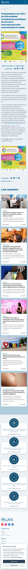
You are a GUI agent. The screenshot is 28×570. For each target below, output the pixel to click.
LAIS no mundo (5, 535)
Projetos (3, 541)
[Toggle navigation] (24, 2)
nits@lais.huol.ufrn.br (14, 506)
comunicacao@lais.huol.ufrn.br (14, 488)
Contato (3, 533)
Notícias (5, 8)
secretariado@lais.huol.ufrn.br (14, 434)
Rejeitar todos (14, 565)
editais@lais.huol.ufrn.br (14, 469)
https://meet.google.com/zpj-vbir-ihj (14, 123)
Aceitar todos (14, 561)
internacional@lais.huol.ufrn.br (14, 451)
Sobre (3, 531)
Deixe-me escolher (16, 557)
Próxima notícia (6, 181)
